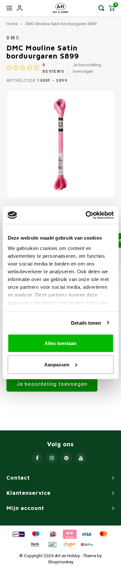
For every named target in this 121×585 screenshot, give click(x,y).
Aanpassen (56, 364)
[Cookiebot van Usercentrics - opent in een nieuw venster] (86, 215)
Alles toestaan (60, 343)
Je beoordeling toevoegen (87, 68)
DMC (13, 38)
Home (12, 24)
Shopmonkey (60, 562)
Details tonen (86, 322)
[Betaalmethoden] (18, 534)
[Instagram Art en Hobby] (51, 458)
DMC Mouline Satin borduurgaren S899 (60, 24)
